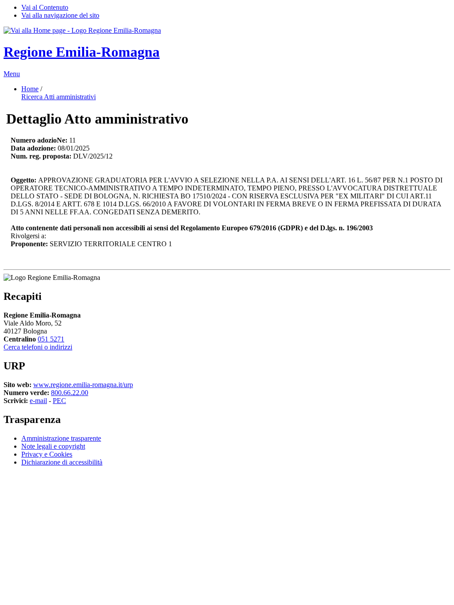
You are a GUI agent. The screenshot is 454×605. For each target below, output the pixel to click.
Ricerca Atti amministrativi (58, 97)
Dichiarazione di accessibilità (61, 462)
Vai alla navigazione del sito (60, 15)
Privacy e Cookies (46, 454)
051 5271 (51, 339)
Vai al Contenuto (44, 7)
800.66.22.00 (69, 392)
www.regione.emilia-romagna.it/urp (83, 384)
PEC (59, 400)
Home (30, 89)
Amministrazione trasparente (61, 438)
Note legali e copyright (53, 446)
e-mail (38, 400)
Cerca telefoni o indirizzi (38, 347)
